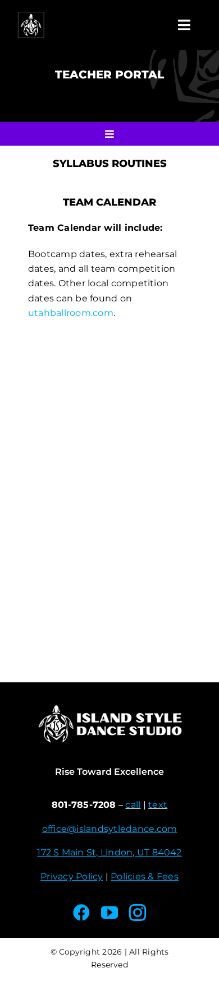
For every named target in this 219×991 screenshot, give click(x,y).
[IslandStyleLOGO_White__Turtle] (31, 15)
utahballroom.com (70, 313)
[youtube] (109, 912)
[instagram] (137, 912)
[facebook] (81, 912)
